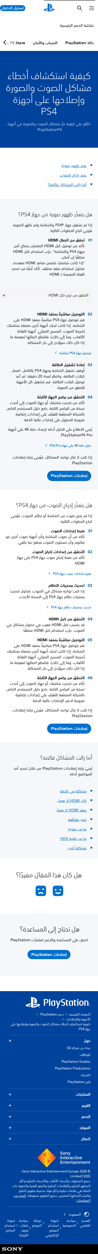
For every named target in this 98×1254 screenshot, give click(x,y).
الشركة (85, 1075)
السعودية (75, 1214)
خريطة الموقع (37, 1223)
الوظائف (85, 1054)
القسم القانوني (85, 1223)
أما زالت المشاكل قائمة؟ (67, 184)
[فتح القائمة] (92, 8)
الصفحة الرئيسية (79, 1014)
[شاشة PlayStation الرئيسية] (49, 8)
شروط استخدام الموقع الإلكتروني (52, 1227)
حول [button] (87, 1040)
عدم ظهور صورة (74, 165)
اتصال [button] (85, 1138)
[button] (69, 476)
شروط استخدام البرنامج (9, 1225)
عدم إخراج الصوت (73, 175)
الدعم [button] (85, 1116)
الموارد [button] (84, 1127)
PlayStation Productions (72, 1068)
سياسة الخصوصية (69, 1223)
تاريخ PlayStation (79, 1081)
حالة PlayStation (79, 42)
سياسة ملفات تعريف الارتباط (23, 1227)
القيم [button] (86, 1105)
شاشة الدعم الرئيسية (77, 25)
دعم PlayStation (52, 1014)
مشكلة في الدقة (73, 791)
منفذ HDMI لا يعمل (71, 810)
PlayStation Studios (76, 1061)
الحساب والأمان (45, 42)
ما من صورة (77, 829)
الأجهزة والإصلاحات (78, 1019)
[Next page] (5, 42)
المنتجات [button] (83, 1094)
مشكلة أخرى (77, 848)
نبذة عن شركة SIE (78, 1048)
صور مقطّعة (77, 819)
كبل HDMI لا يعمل (72, 800)
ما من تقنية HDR (73, 838)
